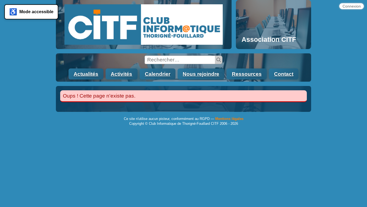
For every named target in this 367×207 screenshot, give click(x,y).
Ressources (247, 74)
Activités (121, 74)
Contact (283, 74)
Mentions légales (229, 119)
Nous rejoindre (201, 74)
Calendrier (157, 74)
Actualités (86, 74)
